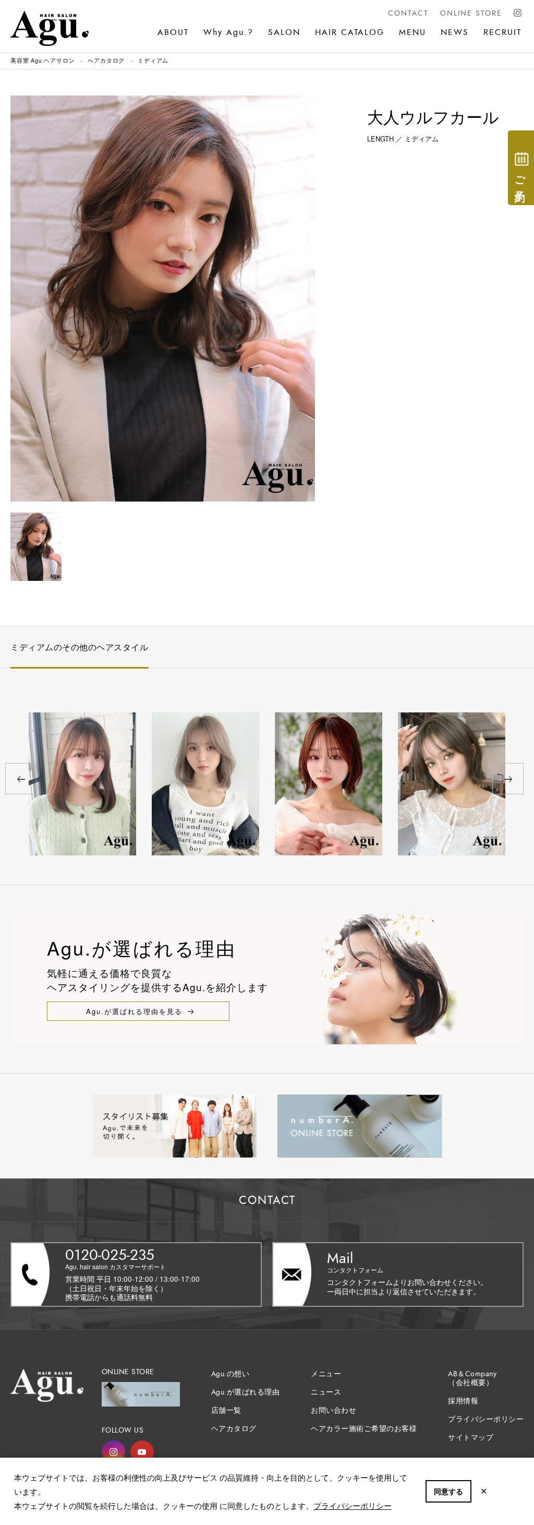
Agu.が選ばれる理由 (245, 1392)
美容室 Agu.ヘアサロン (42, 60)
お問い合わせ (333, 1410)
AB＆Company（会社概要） (472, 1378)
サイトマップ (470, 1438)
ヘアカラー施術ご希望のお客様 (364, 1429)
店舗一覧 (226, 1410)
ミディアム (153, 60)
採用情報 (463, 1401)
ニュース (326, 1392)
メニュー (326, 1374)
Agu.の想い (230, 1374)
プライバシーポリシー (352, 1505)
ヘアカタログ (106, 60)
